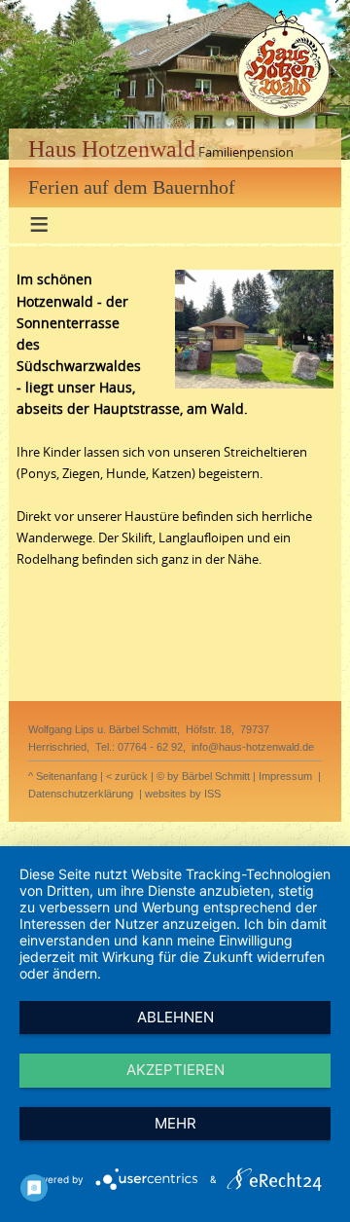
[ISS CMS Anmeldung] (22, 258)
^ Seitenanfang (62, 776)
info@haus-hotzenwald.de (253, 747)
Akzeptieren (175, 1069)
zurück (131, 776)
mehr (175, 1123)
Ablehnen (175, 1017)
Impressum (285, 776)
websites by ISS (183, 793)
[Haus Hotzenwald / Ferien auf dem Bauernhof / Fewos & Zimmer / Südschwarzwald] (283, 117)
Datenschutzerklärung (80, 793)
